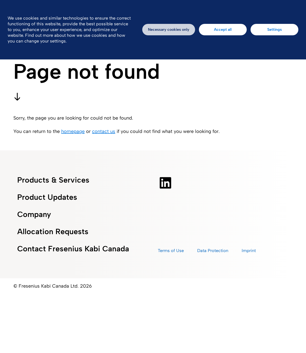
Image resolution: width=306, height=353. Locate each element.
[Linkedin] (165, 182)
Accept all (223, 29)
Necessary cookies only (168, 29)
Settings (274, 29)
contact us (103, 131)
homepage (73, 131)
